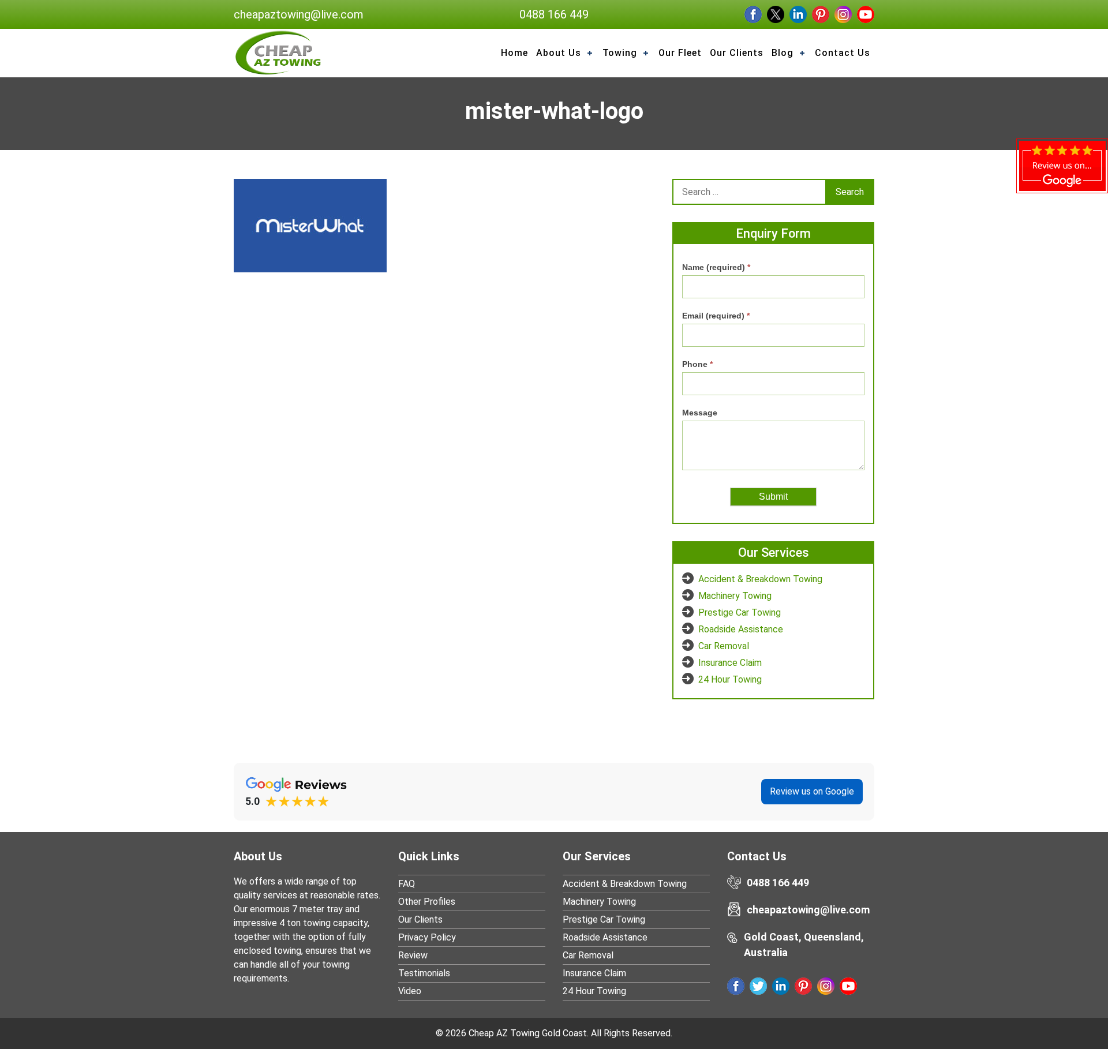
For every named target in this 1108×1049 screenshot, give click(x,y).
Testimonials (424, 973)
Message (699, 412)
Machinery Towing (735, 595)
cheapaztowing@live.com (299, 14)
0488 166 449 (554, 14)
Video (409, 991)
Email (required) (716, 315)
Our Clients (420, 919)
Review (413, 955)
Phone (697, 364)
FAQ (406, 883)
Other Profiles (426, 901)
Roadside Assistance (740, 629)
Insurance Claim (730, 662)
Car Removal (723, 645)
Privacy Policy (427, 937)
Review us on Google (812, 791)
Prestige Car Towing (739, 612)
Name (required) (716, 267)
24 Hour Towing (730, 679)
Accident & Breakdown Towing (760, 579)
